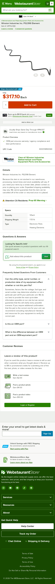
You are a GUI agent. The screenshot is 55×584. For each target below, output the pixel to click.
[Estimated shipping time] (43, 132)
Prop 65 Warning (37, 200)
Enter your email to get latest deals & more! (24, 428)
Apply (49, 115)
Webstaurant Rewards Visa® (23, 116)
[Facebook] (17, 488)
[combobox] (27, 10)
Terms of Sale (27, 554)
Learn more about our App (21, 462)
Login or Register (27, 405)
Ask (46, 256)
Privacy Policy (34, 267)
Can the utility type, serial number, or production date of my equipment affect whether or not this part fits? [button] (24, 282)
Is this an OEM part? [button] (14, 324)
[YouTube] (10, 488)
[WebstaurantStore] (27, 472)
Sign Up (47, 433)
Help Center (27, 526)
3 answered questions (23, 29)
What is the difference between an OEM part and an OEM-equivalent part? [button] (24, 333)
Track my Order (27, 533)
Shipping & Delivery (39, 541)
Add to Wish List (27, 122)
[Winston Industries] (9, 159)
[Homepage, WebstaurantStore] (27, 3)
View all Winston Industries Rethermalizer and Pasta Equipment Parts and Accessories (34, 159)
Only (4, 93)
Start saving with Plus (19, 449)
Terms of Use (20, 267)
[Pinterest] (31, 488)
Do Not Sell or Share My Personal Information (27, 571)
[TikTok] (24, 488)
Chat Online (14, 541)
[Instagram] (3, 488)
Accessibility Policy (27, 566)
